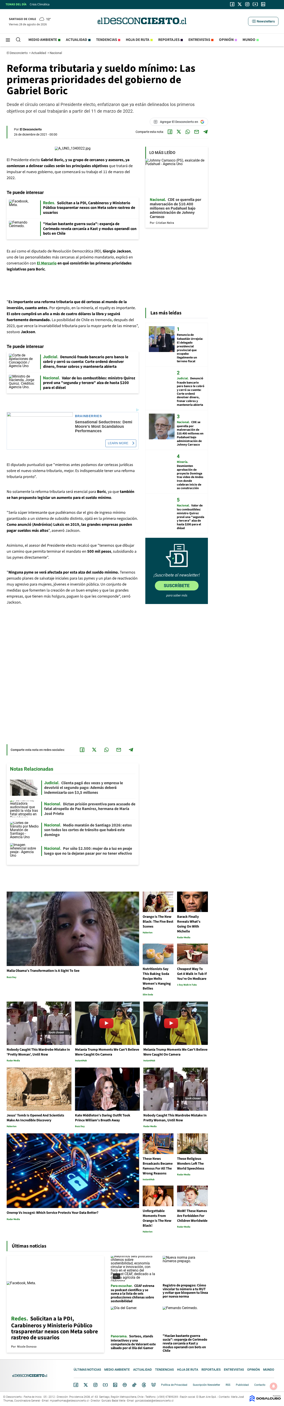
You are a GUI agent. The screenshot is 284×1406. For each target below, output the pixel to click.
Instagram (95, 1385)
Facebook (76, 1385)
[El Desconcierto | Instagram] (247, 4)
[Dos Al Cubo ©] (265, 1400)
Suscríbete (176, 585)
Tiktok (134, 1385)
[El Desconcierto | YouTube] (255, 4)
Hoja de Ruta (137, 39)
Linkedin (115, 1385)
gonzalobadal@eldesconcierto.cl (154, 1400)
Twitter (86, 1385)
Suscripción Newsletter (206, 1384)
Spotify (125, 1385)
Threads (144, 1385)
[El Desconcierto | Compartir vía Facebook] (170, 131)
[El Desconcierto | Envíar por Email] (196, 131)
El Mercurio (47, 263)
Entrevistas (199, 39)
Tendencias (106, 39)
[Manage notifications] (273, 1386)
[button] (263, 21)
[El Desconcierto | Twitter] (240, 4)
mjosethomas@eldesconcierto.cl (69, 1400)
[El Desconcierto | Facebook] (232, 4)
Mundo (249, 39)
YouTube (105, 1385)
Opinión (226, 39)
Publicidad (242, 1384)
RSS (228, 1384)
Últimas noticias (87, 1369)
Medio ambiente (42, 39)
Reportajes (168, 39)
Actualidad (76, 39)
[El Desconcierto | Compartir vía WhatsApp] (187, 131)
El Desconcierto (17, 53)
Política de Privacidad (174, 1384)
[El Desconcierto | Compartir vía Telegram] (205, 131)
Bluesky (154, 1385)
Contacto (259, 1384)
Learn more (118, 443)
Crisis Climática (39, 4)
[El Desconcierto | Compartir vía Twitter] (178, 131)
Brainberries (88, 416)
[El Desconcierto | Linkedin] (263, 4)
